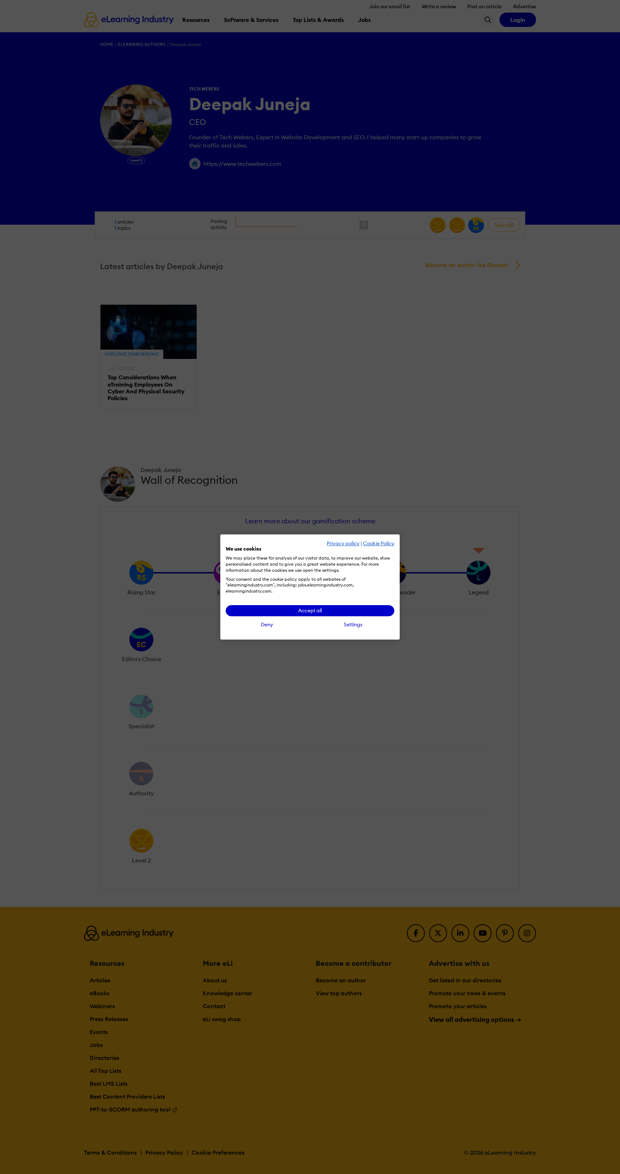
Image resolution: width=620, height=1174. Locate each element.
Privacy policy (343, 543)
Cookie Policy (378, 543)
